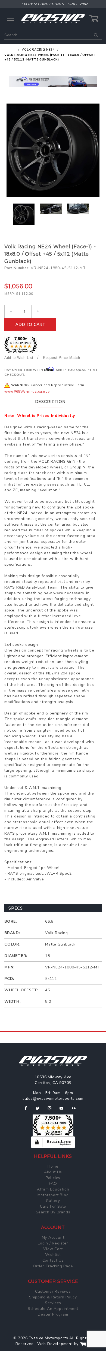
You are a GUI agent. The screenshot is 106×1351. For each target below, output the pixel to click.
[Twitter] (40, 1110)
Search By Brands (53, 1212)
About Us (53, 1172)
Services (53, 1302)
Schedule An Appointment (53, 1308)
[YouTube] (64, 1110)
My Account (53, 1237)
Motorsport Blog (53, 1195)
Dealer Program (53, 1314)
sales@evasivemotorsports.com (53, 1098)
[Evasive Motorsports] (53, 18)
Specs (15, 908)
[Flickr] (76, 1110)
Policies (53, 1177)
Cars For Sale (53, 1206)
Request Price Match (61, 358)
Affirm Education (53, 1189)
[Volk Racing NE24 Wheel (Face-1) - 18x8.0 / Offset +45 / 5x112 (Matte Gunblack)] (53, 150)
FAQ (53, 1183)
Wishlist (53, 1254)
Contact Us (53, 1260)
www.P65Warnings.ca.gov (27, 391)
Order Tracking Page (53, 1266)
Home (53, 1166)
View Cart (53, 1249)
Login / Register (53, 1243)
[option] (53, 81)
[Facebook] (28, 1110)
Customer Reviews (53, 1291)
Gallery (53, 1200)
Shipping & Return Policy (53, 1297)
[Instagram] (52, 1110)
